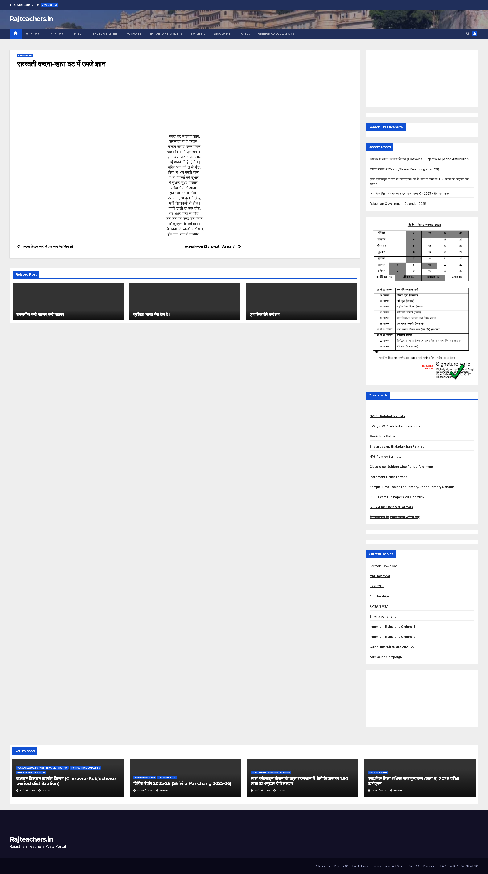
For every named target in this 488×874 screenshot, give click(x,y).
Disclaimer (223, 33)
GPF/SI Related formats (387, 416)
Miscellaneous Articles (31, 772)
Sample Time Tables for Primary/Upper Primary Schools (412, 487)
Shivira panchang (383, 616)
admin (46, 790)
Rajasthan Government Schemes (271, 772)
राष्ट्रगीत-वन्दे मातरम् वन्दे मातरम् (40, 314)
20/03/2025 (262, 790)
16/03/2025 (379, 790)
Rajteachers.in (31, 19)
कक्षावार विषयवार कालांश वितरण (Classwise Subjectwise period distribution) (420, 159)
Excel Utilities (105, 33)
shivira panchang (145, 777)
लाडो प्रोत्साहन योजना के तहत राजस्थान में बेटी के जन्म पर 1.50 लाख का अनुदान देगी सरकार (299, 781)
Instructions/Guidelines (85, 768)
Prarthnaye (25, 55)
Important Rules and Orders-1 (392, 626)
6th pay (33, 33)
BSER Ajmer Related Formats (391, 507)
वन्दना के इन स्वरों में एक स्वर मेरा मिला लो (48, 246)
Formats (134, 33)
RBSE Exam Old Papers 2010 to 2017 (397, 497)
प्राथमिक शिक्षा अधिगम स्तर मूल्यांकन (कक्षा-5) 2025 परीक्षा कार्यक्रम (410, 193)
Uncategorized (167, 777)
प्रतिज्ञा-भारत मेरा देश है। (152, 314)
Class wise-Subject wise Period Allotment (401, 467)
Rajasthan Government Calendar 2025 (398, 203)
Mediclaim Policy (382, 436)
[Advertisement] (131, 107)
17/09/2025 (28, 790)
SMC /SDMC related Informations (395, 426)
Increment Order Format (388, 477)
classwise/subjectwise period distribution (42, 768)
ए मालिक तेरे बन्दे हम (264, 314)
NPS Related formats (385, 456)
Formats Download (384, 566)
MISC (78, 33)
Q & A (245, 33)
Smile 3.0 (198, 33)
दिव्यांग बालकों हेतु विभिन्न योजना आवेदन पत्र (395, 517)
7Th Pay (57, 33)
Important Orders (166, 33)
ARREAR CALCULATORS (276, 33)
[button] (467, 33)
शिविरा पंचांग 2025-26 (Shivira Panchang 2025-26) (404, 169)
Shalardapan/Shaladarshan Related (397, 446)
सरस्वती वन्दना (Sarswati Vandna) (210, 246)
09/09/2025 (145, 790)
